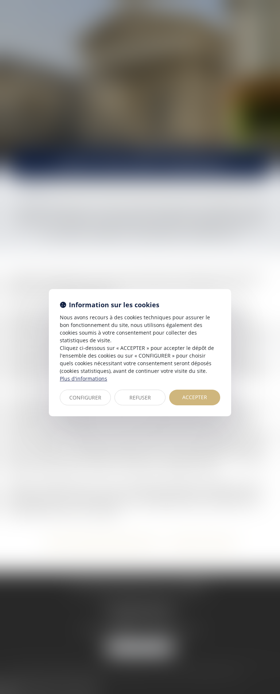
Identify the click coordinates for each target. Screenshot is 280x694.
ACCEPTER (194, 397)
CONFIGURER (85, 397)
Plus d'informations (83, 378)
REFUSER (140, 397)
